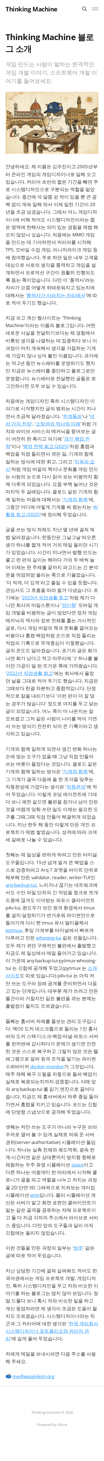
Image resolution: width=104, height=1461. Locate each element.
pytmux (14, 930)
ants (34, 1195)
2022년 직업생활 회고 (30, 673)
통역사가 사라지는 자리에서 (56, 295)
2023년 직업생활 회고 (45, 597)
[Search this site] (84, 9)
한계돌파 (72, 416)
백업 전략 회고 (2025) (46, 446)
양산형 (69, 605)
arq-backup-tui (21, 885)
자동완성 (76, 786)
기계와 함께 (75, 499)
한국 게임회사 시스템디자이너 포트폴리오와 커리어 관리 (52, 1331)
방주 (78, 1248)
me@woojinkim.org (33, 1376)
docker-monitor (47, 1066)
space (77, 1164)
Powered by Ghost (52, 1424)
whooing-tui (48, 938)
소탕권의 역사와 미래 (58, 424)
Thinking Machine (31, 9)
